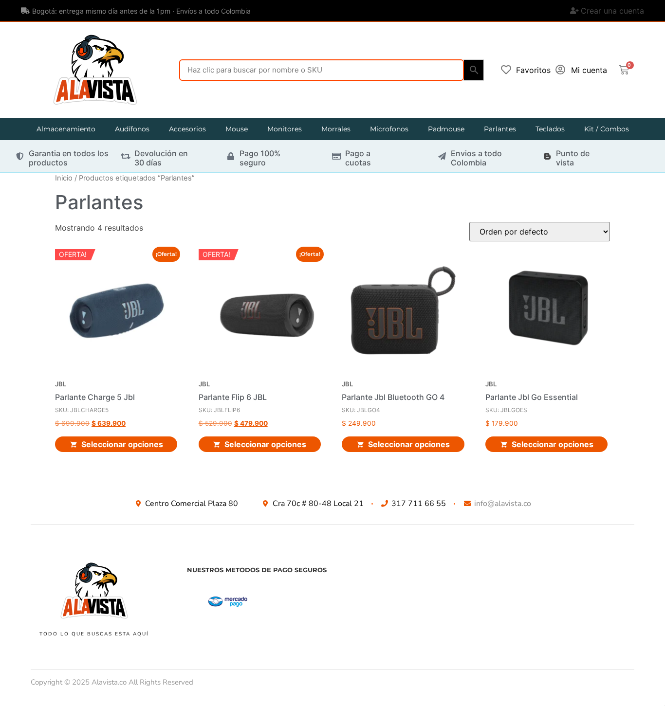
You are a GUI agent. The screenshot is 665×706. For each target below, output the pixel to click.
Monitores (284, 129)
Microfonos (389, 129)
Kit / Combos (606, 129)
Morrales (336, 129)
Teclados (550, 129)
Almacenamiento (66, 129)
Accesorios (187, 129)
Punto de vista (573, 157)
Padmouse (446, 129)
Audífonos (132, 129)
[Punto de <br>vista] (547, 156)
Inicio (64, 178)
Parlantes (500, 129)
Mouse (236, 129)
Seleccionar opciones (122, 444)
